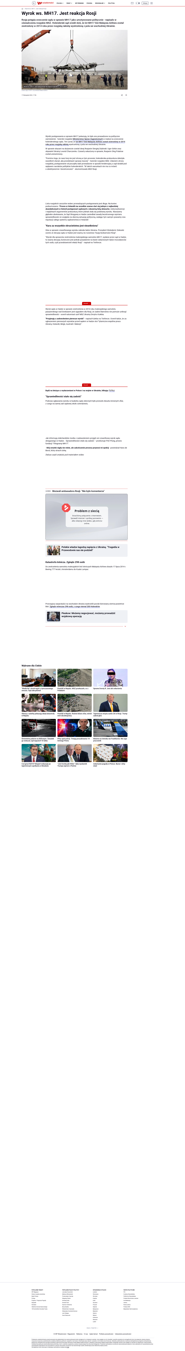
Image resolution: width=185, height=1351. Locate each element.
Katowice (95, 1317)
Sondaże (34, 1304)
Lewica (125, 1302)
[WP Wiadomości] (47, 3)
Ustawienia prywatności (122, 1334)
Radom (95, 1315)
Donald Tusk (65, 1302)
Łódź (94, 1300)
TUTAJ (112, 390)
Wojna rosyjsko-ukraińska (38, 1294)
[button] (137, 3)
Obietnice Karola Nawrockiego (39, 1307)
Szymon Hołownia (67, 1304)
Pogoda (89, 3)
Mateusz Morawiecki (67, 1294)
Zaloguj (145, 3)
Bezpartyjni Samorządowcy (131, 1309)
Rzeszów (95, 1319)
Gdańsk (95, 1307)
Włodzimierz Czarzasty (68, 1309)
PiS (124, 1292)
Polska (59, 3)
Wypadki (34, 1302)
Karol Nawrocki (66, 1315)
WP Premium (79, 3)
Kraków (95, 1298)
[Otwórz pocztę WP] (132, 3)
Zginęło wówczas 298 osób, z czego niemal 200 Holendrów (75, 606)
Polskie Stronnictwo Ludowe (131, 1298)
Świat (68, 3)
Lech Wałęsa (65, 1313)
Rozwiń (86, 303)
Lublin (94, 1321)
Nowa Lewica (127, 1304)
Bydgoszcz (95, 1309)
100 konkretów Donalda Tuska (39, 1309)
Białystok (95, 1311)
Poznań (95, 1304)
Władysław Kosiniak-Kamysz (69, 1311)
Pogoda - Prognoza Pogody (39, 1300)
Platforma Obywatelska (130, 1296)
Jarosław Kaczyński (67, 1292)
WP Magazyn (35, 1292)
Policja (33, 1298)
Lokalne (95, 1292)
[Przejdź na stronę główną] (34, 4)
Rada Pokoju (35, 1296)
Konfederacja (127, 1300)
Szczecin (95, 1302)
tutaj (68, 1347)
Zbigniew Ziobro (66, 1298)
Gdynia (95, 1313)
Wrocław (95, 1296)
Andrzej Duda (65, 1300)
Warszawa (95, 1294)
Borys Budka (65, 1307)
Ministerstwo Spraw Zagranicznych (88, 139)
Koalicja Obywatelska (129, 1294)
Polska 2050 (127, 1307)
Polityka (111, 3)
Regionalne (99, 3)
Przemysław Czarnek (67, 1296)
